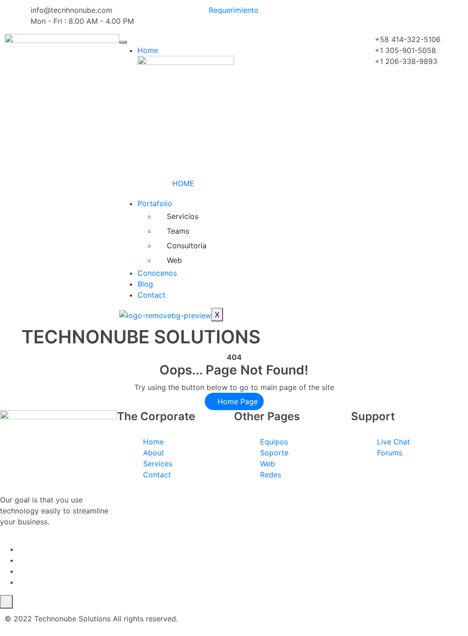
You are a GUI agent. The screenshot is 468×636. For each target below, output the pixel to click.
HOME (183, 183)
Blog (145, 284)
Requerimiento (234, 10)
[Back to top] (6, 602)
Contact (151, 294)
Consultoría (187, 245)
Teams (178, 230)
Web (174, 260)
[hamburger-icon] (123, 42)
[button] (236, 39)
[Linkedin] (21, 571)
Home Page (236, 401)
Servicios (182, 216)
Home (148, 50)
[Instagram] (21, 582)
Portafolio (155, 203)
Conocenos (157, 273)
